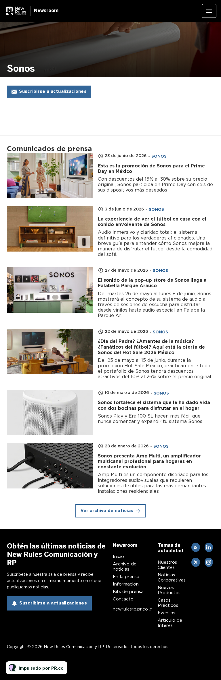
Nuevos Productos (169, 590)
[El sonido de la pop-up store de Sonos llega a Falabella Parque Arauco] (50, 290)
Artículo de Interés (170, 623)
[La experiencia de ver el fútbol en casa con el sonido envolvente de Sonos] (50, 229)
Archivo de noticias (124, 566)
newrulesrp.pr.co (130, 609)
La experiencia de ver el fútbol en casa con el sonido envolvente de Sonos (152, 221)
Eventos (166, 612)
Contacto (123, 599)
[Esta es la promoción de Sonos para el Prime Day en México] (50, 175)
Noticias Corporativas (172, 577)
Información (126, 584)
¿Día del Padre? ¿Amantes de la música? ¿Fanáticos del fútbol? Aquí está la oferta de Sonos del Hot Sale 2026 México (151, 347)
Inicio (118, 556)
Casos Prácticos (168, 603)
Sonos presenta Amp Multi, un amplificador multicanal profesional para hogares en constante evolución (149, 461)
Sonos (159, 156)
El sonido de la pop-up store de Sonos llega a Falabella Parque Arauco (152, 282)
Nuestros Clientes (167, 565)
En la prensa (126, 576)
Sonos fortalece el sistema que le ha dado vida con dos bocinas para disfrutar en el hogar (154, 405)
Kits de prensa (128, 591)
